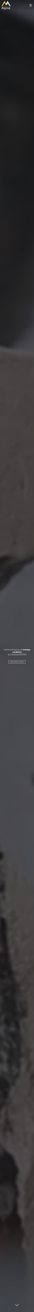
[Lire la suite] (17, 1305)
